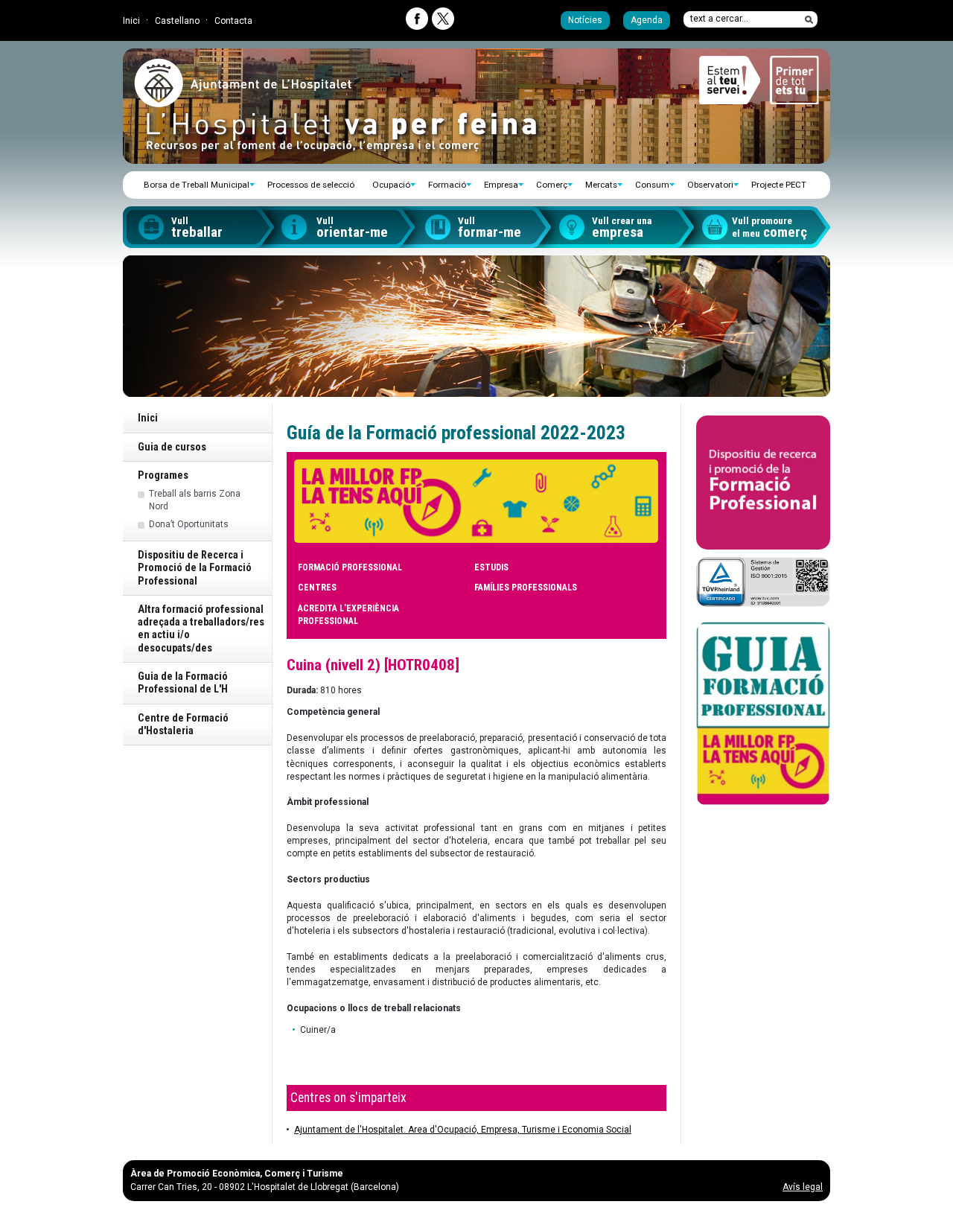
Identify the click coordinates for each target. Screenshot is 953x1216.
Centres (317, 587)
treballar (197, 228)
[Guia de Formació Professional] (763, 714)
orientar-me (352, 228)
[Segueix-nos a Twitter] (443, 18)
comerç (769, 228)
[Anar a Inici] (242, 101)
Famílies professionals (525, 587)
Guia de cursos (172, 447)
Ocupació (391, 184)
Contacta (233, 21)
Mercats (601, 184)
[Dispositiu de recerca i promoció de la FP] (763, 483)
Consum (652, 184)
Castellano (177, 21)
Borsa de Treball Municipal (196, 184)
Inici (131, 21)
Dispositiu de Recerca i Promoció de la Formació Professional (195, 568)
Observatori (710, 184)
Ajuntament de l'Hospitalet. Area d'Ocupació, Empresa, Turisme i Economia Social (462, 1129)
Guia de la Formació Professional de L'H (183, 682)
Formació (447, 184)
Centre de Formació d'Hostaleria (183, 724)
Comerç (551, 184)
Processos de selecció (310, 184)
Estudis (491, 567)
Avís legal (803, 1187)
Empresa (501, 184)
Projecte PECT (778, 184)
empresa (622, 228)
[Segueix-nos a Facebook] (417, 18)
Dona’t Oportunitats (189, 524)
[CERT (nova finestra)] (763, 581)
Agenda (647, 20)
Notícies (585, 20)
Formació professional (350, 567)
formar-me (489, 228)
